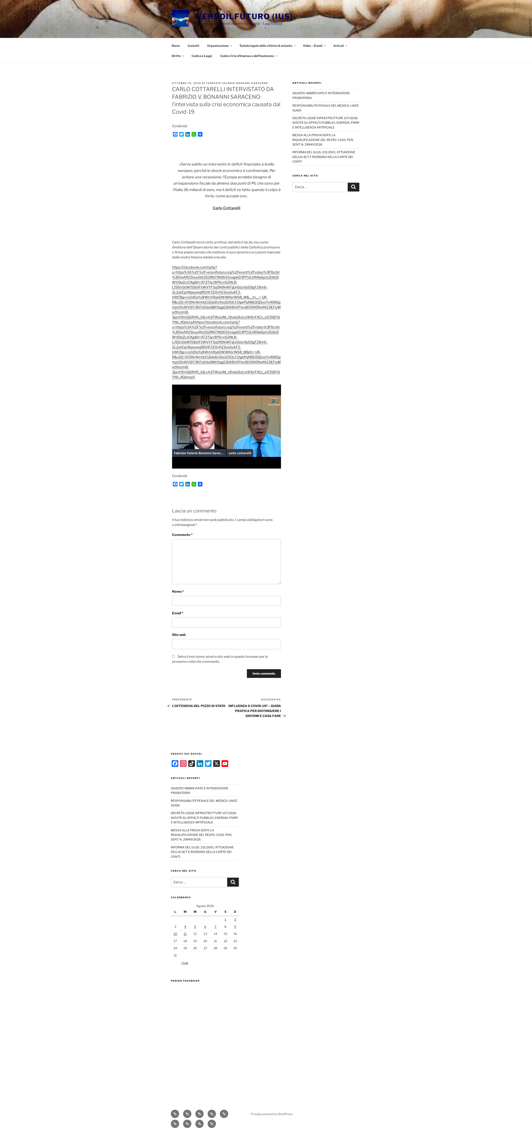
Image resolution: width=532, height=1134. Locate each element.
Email (177, 613)
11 (185, 933)
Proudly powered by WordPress (272, 1114)
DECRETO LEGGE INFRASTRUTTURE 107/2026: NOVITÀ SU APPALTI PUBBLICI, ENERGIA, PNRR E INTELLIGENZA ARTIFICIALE (325, 122)
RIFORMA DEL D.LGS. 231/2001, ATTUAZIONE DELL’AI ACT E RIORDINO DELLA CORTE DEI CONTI (323, 156)
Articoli (338, 45)
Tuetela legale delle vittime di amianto (265, 45)
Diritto (176, 56)
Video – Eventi (313, 45)
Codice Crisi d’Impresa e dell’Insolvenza (247, 56)
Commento (182, 535)
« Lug (184, 962)
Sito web (179, 635)
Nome (178, 592)
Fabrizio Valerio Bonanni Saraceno (237, 83)
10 (175, 933)
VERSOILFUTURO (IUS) (244, 16)
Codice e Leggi (202, 56)
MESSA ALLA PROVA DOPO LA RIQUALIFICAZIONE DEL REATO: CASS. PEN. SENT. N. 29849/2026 (323, 139)
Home (176, 45)
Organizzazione (218, 45)
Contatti (193, 45)
